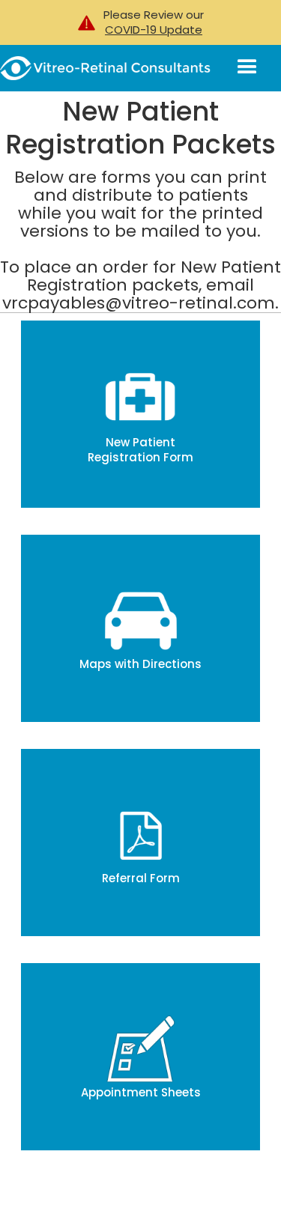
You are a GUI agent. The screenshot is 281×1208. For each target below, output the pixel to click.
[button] (253, 67)
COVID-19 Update (153, 29)
